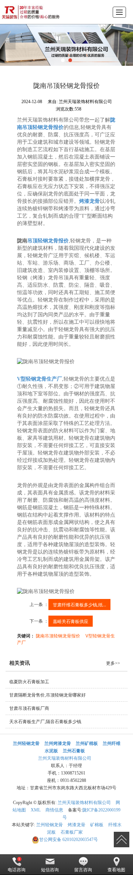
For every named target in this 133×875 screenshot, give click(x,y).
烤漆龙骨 (76, 824)
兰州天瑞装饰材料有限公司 (64, 758)
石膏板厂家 (72, 832)
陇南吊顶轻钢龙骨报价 (58, 635)
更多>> (113, 663)
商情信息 (54, 810)
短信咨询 (50, 869)
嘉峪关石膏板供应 (70, 621)
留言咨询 (83, 869)
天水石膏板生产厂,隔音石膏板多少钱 (45, 721)
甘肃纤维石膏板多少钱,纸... (79, 604)
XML (36, 810)
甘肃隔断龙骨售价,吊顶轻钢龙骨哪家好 (47, 695)
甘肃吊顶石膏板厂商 (29, 708)
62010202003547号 (68, 839)
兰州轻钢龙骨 (49, 824)
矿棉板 (96, 824)
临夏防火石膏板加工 (29, 681)
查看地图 (116, 869)
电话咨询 (16, 869)
